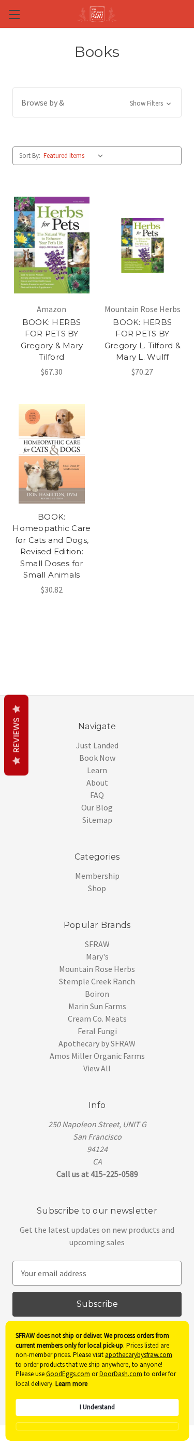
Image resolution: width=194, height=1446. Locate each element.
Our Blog (97, 807)
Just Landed (97, 745)
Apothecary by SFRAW (97, 1043)
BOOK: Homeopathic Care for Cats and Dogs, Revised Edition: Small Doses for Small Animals (51, 546)
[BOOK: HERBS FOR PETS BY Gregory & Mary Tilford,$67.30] (51, 245)
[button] (97, 102)
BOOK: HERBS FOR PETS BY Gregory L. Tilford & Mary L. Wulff (143, 339)
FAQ (97, 795)
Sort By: (29, 155)
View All (97, 1068)
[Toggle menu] (14, 14)
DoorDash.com (120, 1373)
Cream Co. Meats (97, 1018)
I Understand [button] (97, 1407)
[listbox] (75, 156)
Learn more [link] (71, 1383)
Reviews (16, 735)
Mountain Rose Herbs (97, 969)
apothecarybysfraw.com (138, 1354)
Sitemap (97, 820)
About (97, 782)
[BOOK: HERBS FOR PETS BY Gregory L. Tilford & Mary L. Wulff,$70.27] (143, 245)
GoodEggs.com (68, 1373)
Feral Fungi (97, 1031)
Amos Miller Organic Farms (97, 1056)
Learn (97, 770)
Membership (97, 875)
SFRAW (97, 944)
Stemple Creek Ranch (97, 981)
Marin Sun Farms (97, 1006)
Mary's (97, 956)
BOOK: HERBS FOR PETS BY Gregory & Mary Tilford (52, 339)
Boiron (97, 993)
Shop (97, 888)
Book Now (97, 757)
